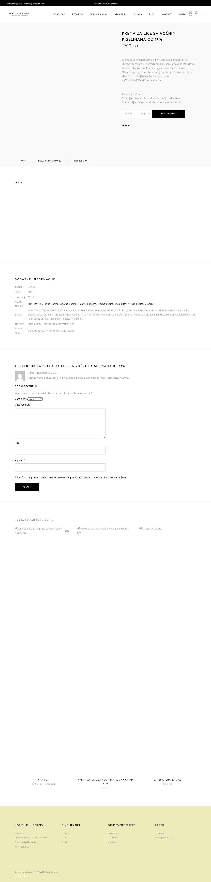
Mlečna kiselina (105, 304)
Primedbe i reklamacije (25, 842)
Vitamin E (150, 304)
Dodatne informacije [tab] (49, 160)
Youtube (112, 842)
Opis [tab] (23, 160)
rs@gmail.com (38, 3)
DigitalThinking (21, 876)
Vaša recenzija (23, 405)
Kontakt (65, 842)
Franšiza (65, 838)
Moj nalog (159, 833)
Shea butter (121, 304)
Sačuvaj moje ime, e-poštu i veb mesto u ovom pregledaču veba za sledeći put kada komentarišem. (72, 477)
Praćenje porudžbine (164, 838)
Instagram (112, 833)
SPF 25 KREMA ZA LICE (167, 780)
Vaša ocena (21, 399)
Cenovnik (19, 833)
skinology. (29, 3)
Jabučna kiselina (68, 304)
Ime (18, 443)
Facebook (112, 838)
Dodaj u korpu (168, 113)
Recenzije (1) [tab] (80, 160)
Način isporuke (22, 847)
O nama (65, 833)
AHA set (43, 780)
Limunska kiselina (87, 304)
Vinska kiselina (135, 304)
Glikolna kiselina (50, 304)
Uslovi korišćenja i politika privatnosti (32, 838)
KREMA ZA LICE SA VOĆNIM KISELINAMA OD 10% (105, 781)
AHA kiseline (34, 304)
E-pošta (20, 461)
